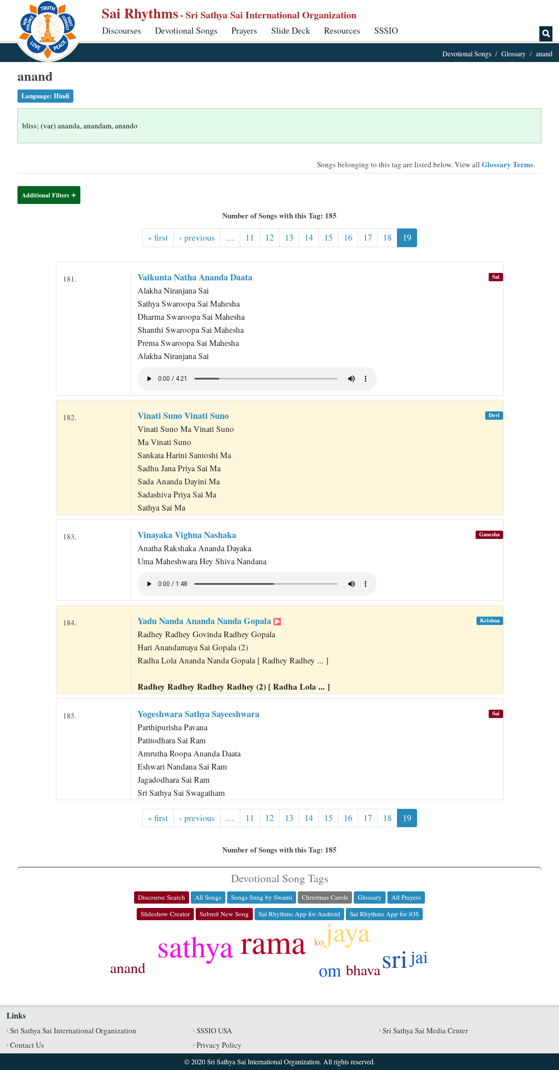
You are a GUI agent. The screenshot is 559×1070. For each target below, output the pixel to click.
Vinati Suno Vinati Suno (183, 415)
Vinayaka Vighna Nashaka (187, 534)
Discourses (121, 30)
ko (319, 941)
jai (419, 956)
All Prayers (406, 897)
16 (348, 237)
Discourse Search (161, 897)
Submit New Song (224, 913)
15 (328, 237)
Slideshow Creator (165, 913)
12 (269, 237)
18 (387, 237)
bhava (363, 970)
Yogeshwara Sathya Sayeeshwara (198, 714)
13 (289, 237)
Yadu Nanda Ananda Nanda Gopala (205, 620)
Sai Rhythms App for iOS (384, 913)
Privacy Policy (219, 1045)
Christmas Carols (325, 897)
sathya (195, 945)
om (330, 969)
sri (394, 958)
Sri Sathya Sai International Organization (73, 1030)
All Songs (208, 897)
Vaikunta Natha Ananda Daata (195, 277)
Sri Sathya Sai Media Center (425, 1030)
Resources (342, 30)
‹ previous (197, 237)
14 (308, 237)
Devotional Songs (186, 30)
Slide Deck (290, 30)
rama (273, 941)
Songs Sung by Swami (261, 897)
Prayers (244, 30)
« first (158, 237)
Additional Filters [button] (45, 195)
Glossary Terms (507, 164)
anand (127, 967)
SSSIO (386, 30)
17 (367, 237)
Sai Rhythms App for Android (299, 913)
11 (249, 237)
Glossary (513, 53)
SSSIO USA (214, 1030)
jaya (347, 931)
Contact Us (27, 1045)
